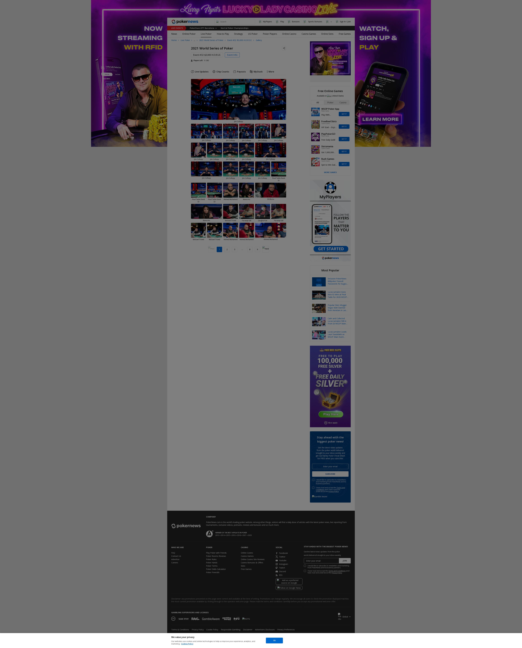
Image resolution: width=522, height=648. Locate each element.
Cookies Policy (187, 644)
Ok (274, 640)
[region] (261, 640)
